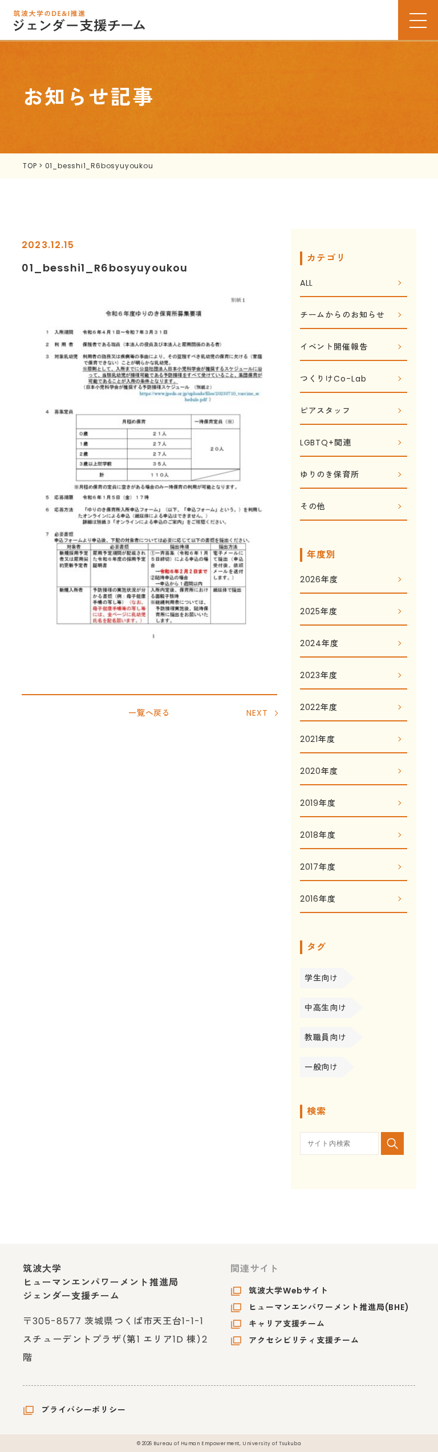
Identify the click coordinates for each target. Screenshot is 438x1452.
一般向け (322, 1067)
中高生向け (326, 1007)
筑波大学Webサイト (288, 1290)
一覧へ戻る (149, 713)
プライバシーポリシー (83, 1410)
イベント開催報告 (334, 347)
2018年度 (318, 836)
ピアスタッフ (325, 411)
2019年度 (318, 804)
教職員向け (326, 1037)
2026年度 (319, 580)
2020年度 (319, 772)
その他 (313, 507)
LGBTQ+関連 (325, 443)
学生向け (322, 978)
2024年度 (319, 644)
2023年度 (319, 676)
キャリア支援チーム (287, 1323)
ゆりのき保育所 (329, 475)
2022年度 (319, 708)
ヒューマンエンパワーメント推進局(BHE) (329, 1307)
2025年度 (319, 612)
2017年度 (318, 868)
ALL (307, 284)
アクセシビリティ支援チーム (304, 1340)
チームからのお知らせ (342, 316)
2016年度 (318, 900)
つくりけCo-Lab (333, 379)
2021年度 (317, 740)
